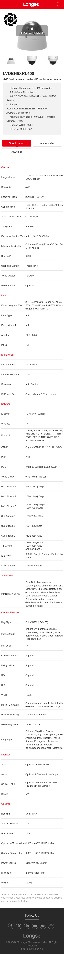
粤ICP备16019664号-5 (32, 948)
